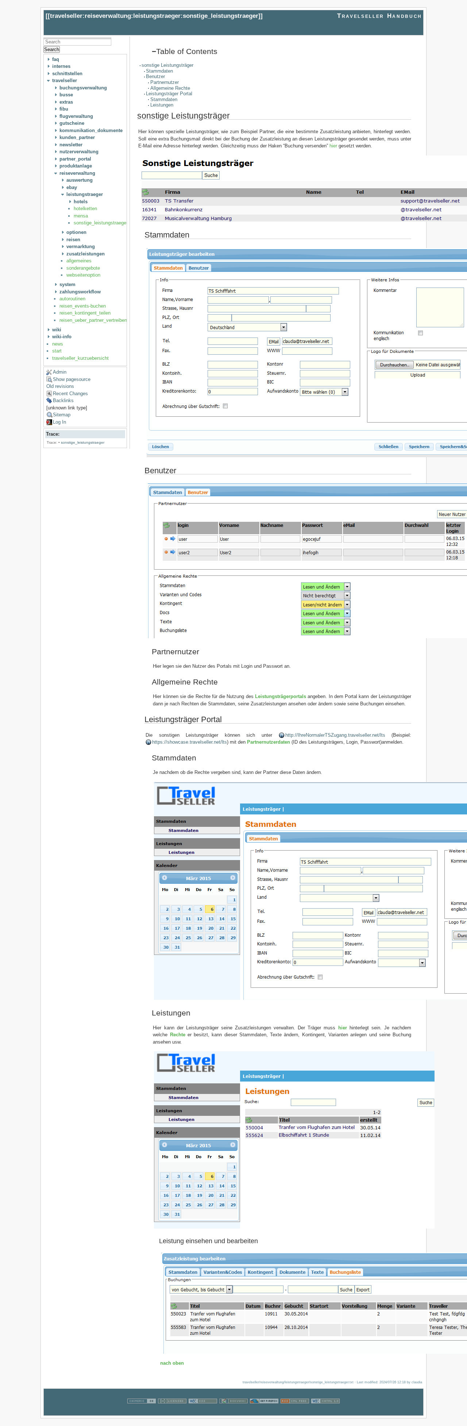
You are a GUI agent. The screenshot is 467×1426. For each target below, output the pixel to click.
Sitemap (61, 414)
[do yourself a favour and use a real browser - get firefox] (264, 1411)
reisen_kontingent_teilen (85, 313)
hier (334, 146)
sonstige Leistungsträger (167, 65)
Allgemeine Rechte (170, 88)
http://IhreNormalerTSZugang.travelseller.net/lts (335, 735)
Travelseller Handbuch (379, 15)
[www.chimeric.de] (141, 1411)
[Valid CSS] (202, 1411)
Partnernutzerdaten (268, 742)
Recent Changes (70, 393)
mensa (81, 216)
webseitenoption (83, 275)
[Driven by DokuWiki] (233, 1411)
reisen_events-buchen (82, 306)
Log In (59, 422)
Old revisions (60, 386)
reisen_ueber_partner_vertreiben (93, 320)
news (57, 344)
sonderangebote (83, 268)
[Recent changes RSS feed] (294, 1411)
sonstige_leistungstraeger (101, 223)
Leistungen (161, 105)
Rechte (177, 1034)
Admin (59, 372)
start (57, 351)
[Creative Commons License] (172, 1411)
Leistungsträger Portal (169, 93)
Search (51, 49)
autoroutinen (72, 298)
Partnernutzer (164, 82)
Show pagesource (71, 379)
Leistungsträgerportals (280, 696)
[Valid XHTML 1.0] (325, 1411)
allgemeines (79, 260)
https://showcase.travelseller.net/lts (189, 742)
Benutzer (155, 76)
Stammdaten (159, 71)
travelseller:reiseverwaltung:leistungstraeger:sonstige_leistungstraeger (154, 15)
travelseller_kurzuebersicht (80, 358)
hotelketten (85, 208)
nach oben (172, 1363)
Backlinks (63, 400)
